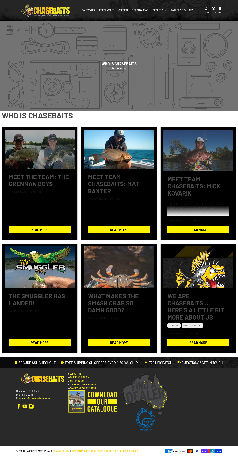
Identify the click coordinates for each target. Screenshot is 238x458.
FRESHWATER (106, 10)
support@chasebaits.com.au (34, 398)
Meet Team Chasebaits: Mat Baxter (113, 183)
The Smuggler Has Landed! (37, 299)
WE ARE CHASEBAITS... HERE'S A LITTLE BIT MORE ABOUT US (195, 306)
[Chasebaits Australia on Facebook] (18, 405)
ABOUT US (75, 373)
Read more (40, 230)
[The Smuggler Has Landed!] (40, 267)
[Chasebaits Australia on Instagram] (31, 405)
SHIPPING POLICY (79, 377)
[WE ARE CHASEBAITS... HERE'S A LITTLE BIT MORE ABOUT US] (198, 267)
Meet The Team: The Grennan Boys (39, 180)
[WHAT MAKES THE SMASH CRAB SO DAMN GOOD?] (119, 267)
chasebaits (174, 325)
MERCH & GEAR (140, 10)
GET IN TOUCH (77, 380)
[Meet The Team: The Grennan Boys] (40, 149)
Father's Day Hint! (182, 10)
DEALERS (158, 10)
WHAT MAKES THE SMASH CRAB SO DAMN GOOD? (113, 303)
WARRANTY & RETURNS (83, 388)
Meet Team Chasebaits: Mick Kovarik (194, 186)
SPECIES (123, 10)
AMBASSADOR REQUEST (83, 384)
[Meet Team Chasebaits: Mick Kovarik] (198, 150)
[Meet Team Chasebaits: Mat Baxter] (119, 149)
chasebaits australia (192, 325)
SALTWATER (88, 10)
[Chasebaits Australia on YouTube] (25, 405)
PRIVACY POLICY (61, 450)
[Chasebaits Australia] (44, 10)
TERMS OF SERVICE (108, 450)
